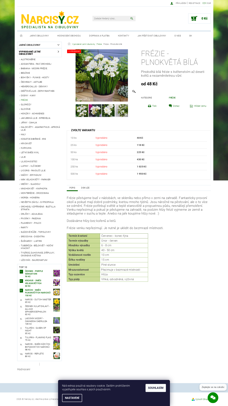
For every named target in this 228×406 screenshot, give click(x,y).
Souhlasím (155, 387)
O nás (177, 35)
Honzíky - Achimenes (32, 113)
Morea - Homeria (30, 197)
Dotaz (176, 106)
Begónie (25, 73)
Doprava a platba (99, 35)
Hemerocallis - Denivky (34, 86)
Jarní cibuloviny (39, 35)
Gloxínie (26, 109)
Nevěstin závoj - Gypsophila (37, 202)
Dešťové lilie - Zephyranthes (38, 91)
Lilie (23, 157)
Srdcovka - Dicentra (33, 236)
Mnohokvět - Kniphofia (34, 188)
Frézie (24, 100)
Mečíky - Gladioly (31, 184)
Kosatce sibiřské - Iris (33, 139)
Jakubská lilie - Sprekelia (35, 118)
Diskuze (85, 188)
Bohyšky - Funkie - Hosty (35, 77)
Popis (72, 188)
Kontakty (123, 35)
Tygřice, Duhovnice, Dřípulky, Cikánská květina (38, 254)
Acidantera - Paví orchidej (36, 64)
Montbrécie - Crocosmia (35, 193)
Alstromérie (28, 59)
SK (190, 35)
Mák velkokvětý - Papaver (36, 179)
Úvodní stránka (21, 35)
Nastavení (72, 397)
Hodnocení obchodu (69, 35)
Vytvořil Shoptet (203, 399)
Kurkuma (26, 148)
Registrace (194, 3)
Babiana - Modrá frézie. (34, 68)
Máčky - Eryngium (31, 175)
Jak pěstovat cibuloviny (152, 35)
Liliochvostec (29, 161)
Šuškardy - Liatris (31, 241)
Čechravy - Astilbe (31, 82)
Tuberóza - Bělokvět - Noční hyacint (37, 246)
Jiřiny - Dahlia (29, 122)
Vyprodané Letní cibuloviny (30, 52)
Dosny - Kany (28, 95)
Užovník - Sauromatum (34, 260)
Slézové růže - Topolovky (36, 232)
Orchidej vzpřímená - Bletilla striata (38, 208)
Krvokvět (26, 143)
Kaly (23, 134)
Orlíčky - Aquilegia (32, 214)
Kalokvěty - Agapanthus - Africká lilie (40, 128)
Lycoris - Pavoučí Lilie (33, 170)
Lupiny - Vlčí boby (31, 166)
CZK (204, 3)
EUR (209, 3)
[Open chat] (213, 395)
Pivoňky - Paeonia (31, 218)
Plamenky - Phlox (31, 223)
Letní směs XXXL (30, 152)
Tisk (154, 106)
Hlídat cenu (200, 106)
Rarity (24, 227)
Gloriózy (26, 104)
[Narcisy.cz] (50, 20)
